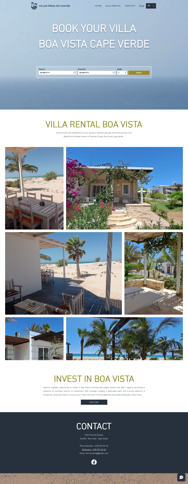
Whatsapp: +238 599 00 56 (94, 449)
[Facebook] (94, 462)
